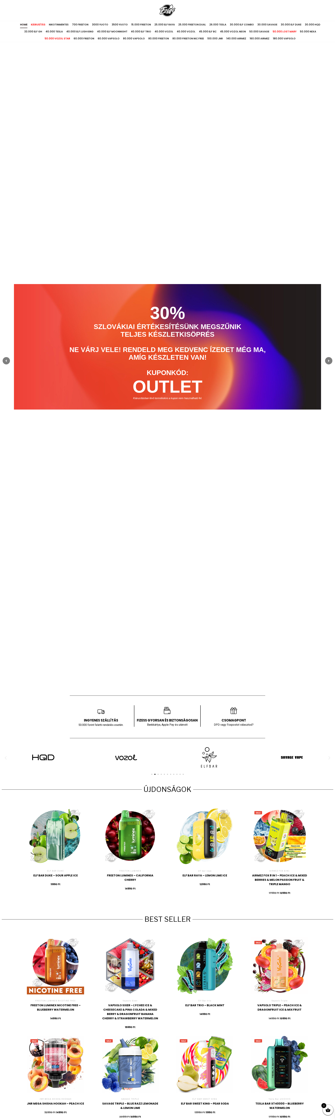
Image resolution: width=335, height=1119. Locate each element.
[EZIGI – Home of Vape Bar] (167, 10)
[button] (6, 360)
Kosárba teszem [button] (55, 842)
